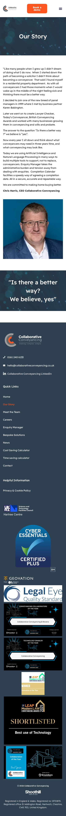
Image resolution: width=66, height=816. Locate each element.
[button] (60, 8)
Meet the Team (11, 412)
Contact (7, 465)
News (6, 442)
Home (6, 396)
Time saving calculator (16, 457)
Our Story (8, 404)
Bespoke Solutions (14, 434)
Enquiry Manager (13, 427)
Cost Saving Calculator (16, 450)
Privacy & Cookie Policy (17, 490)
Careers (7, 419)
